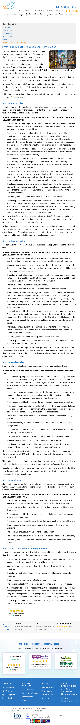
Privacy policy (47, 691)
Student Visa (8, 36)
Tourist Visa (7, 30)
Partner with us (28, 697)
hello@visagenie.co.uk (69, 701)
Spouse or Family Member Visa (15, 42)
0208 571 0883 (69, 6)
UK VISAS (27, 10)
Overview (6, 27)
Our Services (27, 689)
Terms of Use (47, 694)
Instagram (10, 694)
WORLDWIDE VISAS (38, 10)
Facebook (10, 687)
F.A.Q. (24, 700)
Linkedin (9, 698)
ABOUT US (50, 10)
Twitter (9, 691)
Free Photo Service (30, 693)
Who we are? (47, 687)
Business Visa (8, 33)
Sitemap (45, 698)
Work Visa (7, 39)
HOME (20, 10)
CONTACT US (59, 10)
